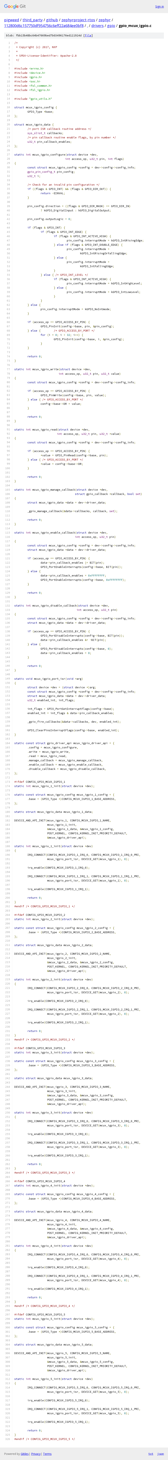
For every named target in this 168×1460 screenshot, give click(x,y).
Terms (47, 1454)
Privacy (36, 1454)
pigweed (11, 19)
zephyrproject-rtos (78, 19)
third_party (33, 19)
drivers (97, 25)
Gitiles (25, 1454)
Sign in (159, 6)
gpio (111, 25)
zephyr (105, 19)
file (88, 35)
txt (150, 1454)
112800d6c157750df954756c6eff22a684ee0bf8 (44, 25)
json (160, 1454)
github (52, 19)
